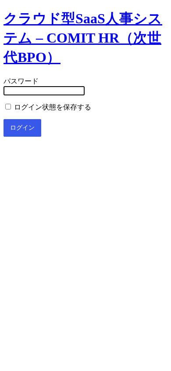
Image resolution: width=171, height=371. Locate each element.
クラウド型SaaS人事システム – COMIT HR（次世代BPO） (83, 38)
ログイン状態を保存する (51, 107)
